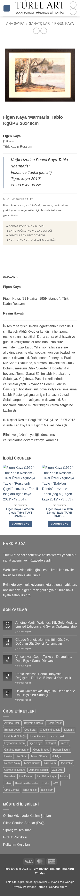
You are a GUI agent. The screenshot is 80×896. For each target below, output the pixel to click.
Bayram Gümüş (33, 722)
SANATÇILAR (39, 23)
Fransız (64, 743)
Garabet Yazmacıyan (16, 749)
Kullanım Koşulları (16, 844)
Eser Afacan (37, 736)
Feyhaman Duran (14, 743)
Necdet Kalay (12, 763)
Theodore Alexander (26, 783)
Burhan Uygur (12, 729)
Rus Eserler (26, 776)
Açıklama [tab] (10, 276)
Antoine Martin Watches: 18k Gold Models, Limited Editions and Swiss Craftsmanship (46, 624)
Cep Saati (30, 729)
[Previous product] (43, 31)
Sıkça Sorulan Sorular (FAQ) (24, 823)
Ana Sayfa (15, 23)
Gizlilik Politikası (15, 837)
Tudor (45, 783)
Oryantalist (66, 763)
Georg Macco (41, 749)
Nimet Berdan (32, 763)
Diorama (69, 729)
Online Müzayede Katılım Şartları (27, 815)
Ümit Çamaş (11, 789)
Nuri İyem (50, 763)
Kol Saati (21, 756)
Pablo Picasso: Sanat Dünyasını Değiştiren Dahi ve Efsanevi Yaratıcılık (43, 676)
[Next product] (36, 31)
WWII (56, 783)
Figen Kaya (64, 23)
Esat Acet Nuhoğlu (15, 736)
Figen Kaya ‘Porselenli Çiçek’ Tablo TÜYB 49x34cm (20, 512)
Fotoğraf (51, 743)
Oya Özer (57, 769)
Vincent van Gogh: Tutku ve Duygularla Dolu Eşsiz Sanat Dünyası (43, 658)
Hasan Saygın (61, 749)
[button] (6, 8)
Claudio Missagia (50, 729)
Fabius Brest (56, 736)
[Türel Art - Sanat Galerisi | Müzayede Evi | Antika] (39, 8)
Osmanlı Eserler (38, 769)
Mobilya (56, 756)
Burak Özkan (54, 722)
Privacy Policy (22, 886)
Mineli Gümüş (39, 756)
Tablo (7, 783)
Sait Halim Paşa (46, 776)
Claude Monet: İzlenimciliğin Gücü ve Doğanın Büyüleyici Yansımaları (42, 641)
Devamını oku (20, 524)
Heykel (8, 756)
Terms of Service (48, 886)
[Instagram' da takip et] (73, 4)
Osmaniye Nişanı (14, 769)
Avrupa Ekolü (12, 722)
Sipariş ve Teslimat (17, 830)
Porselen (9, 776)
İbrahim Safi (30, 789)
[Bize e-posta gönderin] (73, 11)
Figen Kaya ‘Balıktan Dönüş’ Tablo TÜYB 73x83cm (59, 512)
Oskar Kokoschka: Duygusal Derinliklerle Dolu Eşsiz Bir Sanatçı (45, 693)
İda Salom (47, 789)
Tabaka (64, 776)
